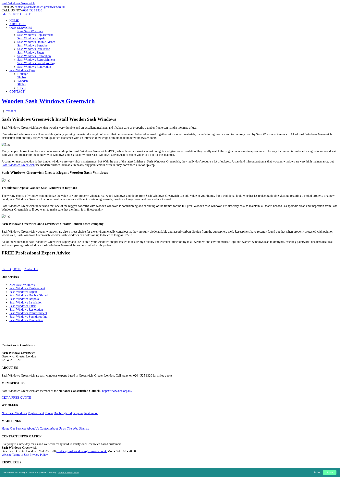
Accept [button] (330, 472)
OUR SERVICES (20, 27)
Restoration (91, 413)
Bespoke (78, 413)
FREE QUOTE (11, 269)
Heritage (22, 73)
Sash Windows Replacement (35, 34)
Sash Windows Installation (33, 49)
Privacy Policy (39, 454)
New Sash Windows (30, 31)
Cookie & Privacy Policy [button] (68, 472)
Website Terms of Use (15, 454)
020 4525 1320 (32, 10)
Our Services (18, 428)
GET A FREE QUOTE (16, 14)
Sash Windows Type (22, 70)
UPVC (21, 88)
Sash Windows (18, 3)
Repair (49, 413)
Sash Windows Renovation (34, 66)
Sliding (21, 84)
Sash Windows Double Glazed (36, 42)
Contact (44, 428)
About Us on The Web (64, 428)
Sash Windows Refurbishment (36, 59)
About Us (33, 428)
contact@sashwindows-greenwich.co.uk (40, 6)
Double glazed (63, 413)
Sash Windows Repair (31, 38)
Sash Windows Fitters (30, 52)
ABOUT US (17, 24)
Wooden (22, 81)
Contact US (31, 269)
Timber (21, 77)
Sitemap (84, 428)
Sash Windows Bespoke (32, 45)
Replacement (36, 413)
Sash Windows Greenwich (18, 165)
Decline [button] (317, 472)
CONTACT (17, 91)
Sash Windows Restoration (34, 56)
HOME (14, 20)
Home (5, 428)
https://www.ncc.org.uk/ (117, 391)
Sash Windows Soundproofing (36, 63)
